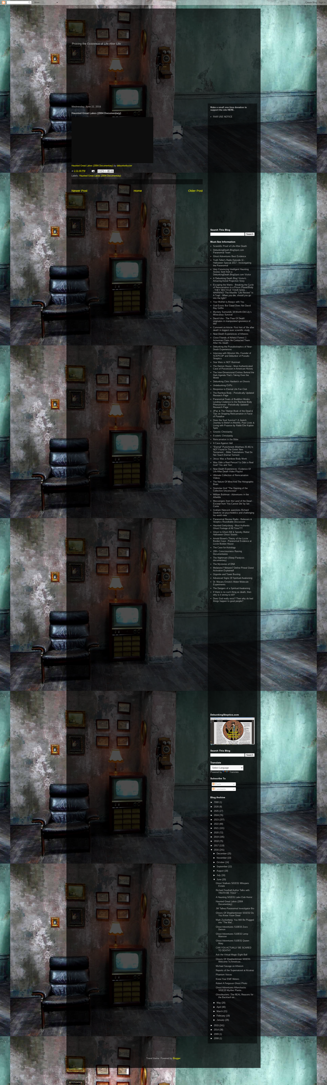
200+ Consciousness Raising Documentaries (227, 552)
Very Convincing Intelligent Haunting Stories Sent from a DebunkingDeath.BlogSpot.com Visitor (232, 272)
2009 (216, 1034)
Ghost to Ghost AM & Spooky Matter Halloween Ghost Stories (231, 533)
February (221, 1015)
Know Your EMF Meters (227, 979)
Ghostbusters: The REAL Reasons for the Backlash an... (234, 996)
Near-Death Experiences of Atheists (230, 334)
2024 (216, 815)
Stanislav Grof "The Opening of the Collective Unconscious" (230, 489)
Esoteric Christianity (223, 435)
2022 (216, 824)
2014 (216, 1029)
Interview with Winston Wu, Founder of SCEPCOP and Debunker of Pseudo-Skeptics (232, 356)
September (222, 866)
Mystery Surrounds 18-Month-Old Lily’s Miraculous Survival (232, 313)
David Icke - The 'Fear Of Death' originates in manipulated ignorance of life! (231, 321)
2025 (216, 811)
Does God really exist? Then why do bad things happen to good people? (233, 600)
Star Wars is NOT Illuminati (226, 362)
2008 (216, 1038)
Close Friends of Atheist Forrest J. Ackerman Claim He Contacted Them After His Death (231, 340)
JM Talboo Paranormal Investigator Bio (235, 908)
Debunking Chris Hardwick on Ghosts (231, 381)
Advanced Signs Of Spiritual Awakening (232, 578)
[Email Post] (92, 171)
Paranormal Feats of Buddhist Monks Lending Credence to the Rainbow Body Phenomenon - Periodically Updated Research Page (232, 403)
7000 (216, 802)
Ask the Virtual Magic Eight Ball (231, 954)
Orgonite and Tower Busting (226, 574)
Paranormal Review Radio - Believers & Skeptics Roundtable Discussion (232, 520)
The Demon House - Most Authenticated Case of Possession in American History (233, 367)
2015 (216, 1025)
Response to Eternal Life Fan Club (230, 389)
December (222, 853)
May (219, 1002)
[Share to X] (105, 171)
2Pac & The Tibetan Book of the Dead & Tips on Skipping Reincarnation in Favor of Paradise (233, 414)
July (219, 875)
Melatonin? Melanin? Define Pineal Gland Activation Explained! (233, 569)
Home (138, 190)
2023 (216, 819)
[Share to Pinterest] (112, 171)
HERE (231, 110)
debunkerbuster (124, 165)
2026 (216, 806)
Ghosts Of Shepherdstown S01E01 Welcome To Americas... (233, 960)
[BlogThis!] (102, 171)
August (220, 871)
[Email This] (99, 171)
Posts (217, 784)
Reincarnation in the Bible (225, 439)
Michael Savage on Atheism (229, 966)
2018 (216, 841)
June (219, 879)
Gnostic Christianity (222, 431)
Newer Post (79, 190)
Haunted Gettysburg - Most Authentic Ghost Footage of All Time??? (231, 527)
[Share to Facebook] (109, 171)
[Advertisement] (163, 76)
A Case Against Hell (223, 443)
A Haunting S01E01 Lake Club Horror (234, 897)
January (221, 1020)
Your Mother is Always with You (228, 302)
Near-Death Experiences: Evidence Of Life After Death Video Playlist (232, 470)
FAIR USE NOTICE (222, 116)
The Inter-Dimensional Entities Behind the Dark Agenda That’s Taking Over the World (233, 375)
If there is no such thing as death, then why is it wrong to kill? (232, 593)
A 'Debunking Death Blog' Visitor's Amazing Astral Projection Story (229, 279)
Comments (220, 789)
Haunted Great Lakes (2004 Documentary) (92, 165)
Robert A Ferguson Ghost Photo (231, 983)
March (220, 1011)
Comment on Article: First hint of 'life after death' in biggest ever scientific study (233, 328)
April (219, 1007)
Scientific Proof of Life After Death (230, 246)
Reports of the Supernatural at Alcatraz (235, 970)
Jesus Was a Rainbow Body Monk (230, 458)
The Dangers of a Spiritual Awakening (231, 588)
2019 (216, 837)
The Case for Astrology (224, 547)
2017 (216, 845)
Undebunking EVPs (222, 385)
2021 (216, 828)
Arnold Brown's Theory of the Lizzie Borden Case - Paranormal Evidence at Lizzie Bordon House (232, 541)
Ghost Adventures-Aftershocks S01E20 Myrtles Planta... (231, 989)
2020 (216, 832)
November (222, 858)
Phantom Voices (224, 974)
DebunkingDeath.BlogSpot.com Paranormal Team (228, 251)
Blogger (176, 1058)
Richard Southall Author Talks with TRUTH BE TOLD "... (233, 891)
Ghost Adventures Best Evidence (229, 256)
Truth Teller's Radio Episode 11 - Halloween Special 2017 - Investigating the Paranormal (232, 263)
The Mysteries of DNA (224, 564)
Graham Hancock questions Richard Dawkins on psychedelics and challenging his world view (233, 513)
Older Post (195, 190)
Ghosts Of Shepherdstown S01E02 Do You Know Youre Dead (235, 914)
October (221, 862)
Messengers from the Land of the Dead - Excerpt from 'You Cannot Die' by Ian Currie (233, 504)
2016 (216, 850)
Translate (234, 772)
